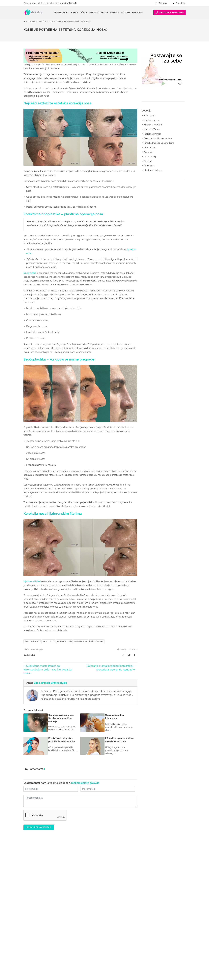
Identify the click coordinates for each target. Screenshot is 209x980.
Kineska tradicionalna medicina (159, 143)
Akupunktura (150, 147)
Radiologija (149, 165)
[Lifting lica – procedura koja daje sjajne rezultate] (92, 746)
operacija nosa (80, 641)
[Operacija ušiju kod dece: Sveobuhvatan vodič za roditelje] (35, 722)
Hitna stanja (149, 115)
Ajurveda (148, 152)
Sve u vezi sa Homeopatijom (158, 138)
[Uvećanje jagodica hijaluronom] (92, 722)
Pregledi (148, 161)
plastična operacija (32, 641)
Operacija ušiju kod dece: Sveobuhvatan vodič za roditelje (61, 718)
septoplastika (48, 641)
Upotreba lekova (152, 120)
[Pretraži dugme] (155, 3)
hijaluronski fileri (96, 641)
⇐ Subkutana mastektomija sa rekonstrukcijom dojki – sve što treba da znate (47, 669)
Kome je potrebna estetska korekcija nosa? (73, 21)
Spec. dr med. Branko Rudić (50, 682)
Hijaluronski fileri (32, 581)
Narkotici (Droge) (152, 129)
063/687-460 (70, 3)
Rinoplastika (29, 273)
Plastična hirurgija (46, 21)
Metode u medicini (153, 124)
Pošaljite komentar (39, 827)
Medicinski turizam (153, 170)
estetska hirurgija (64, 641)
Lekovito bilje (150, 156)
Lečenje (32, 21)
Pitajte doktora (61, 13)
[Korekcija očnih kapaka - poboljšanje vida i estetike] (35, 746)
